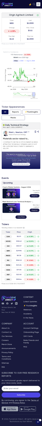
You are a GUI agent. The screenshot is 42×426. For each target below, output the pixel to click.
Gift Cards (28, 336)
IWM (8, 251)
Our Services (7, 336)
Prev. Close (30, 27)
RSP (8, 274)
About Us (5, 328)
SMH (8, 279)
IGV (8, 246)
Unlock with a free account (21, 164)
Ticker (12, 20)
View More (21, 217)
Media (13, 118)
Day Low (30, 36)
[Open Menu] (38, 4)
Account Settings (30, 328)
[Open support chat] (38, 422)
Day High (12, 36)
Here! (34, 155)
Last (30, 20)
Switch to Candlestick (10, 52)
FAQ (25, 347)
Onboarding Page (31, 332)
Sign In (28, 161)
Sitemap (5, 363)
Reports (15, 112)
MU (8, 260)
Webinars (27, 310)
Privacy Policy (7, 352)
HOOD (8, 241)
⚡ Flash (30, 306)
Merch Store (7, 344)
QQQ (8, 270)
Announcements (9, 348)
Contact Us (7, 332)
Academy (27, 314)
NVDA (8, 265)
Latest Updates (30, 302)
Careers (5, 340)
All (5, 112)
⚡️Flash (31, 112)
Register (34, 195)
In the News (28, 318)
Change (11, 27)
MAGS (8, 255)
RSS (3, 367)
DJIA (8, 236)
